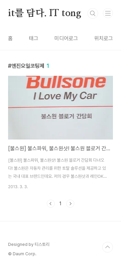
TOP (107, 247)
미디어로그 (66, 38)
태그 (33, 38)
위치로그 (103, 38)
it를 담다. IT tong (44, 13)
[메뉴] (108, 13)
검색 (93, 13)
